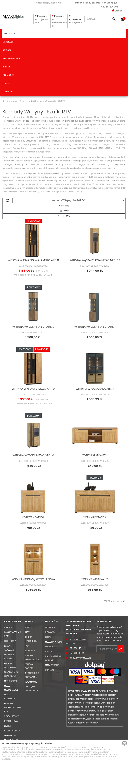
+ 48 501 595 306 (109, 6)
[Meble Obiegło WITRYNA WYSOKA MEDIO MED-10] (33, 435)
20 (124, 601)
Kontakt (7, 91)
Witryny (64, 211)
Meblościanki (11, 681)
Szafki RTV (64, 216)
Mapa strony (52, 665)
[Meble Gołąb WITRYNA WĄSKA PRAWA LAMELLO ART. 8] (33, 240)
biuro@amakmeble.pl (80, 657)
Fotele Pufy (10, 641)
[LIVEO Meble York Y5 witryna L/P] (95, 559)
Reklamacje (31, 681)
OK (120, 648)
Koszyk (123, 18)
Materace (8, 42)
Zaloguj (119, 10)
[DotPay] (95, 665)
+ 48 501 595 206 (109, 2)
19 (121, 601)
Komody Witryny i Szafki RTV (12, 707)
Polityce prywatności (96, 756)
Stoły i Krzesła (12, 730)
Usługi (6, 66)
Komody (64, 205)
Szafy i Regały (11, 716)
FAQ (27, 645)
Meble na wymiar (11, 58)
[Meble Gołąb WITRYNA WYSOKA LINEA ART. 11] (95, 369)
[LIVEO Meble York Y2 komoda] (33, 497)
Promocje (8, 75)
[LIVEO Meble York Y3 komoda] (95, 497)
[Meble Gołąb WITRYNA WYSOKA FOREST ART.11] (95, 307)
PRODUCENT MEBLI (13, 16)
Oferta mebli (9, 33)
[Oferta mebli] (7, 200)
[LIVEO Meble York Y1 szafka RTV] (95, 435)
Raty (27, 632)
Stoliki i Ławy (11, 721)
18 (118, 601)
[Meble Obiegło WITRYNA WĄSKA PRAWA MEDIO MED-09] (95, 240)
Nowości (7, 50)
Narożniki (9, 627)
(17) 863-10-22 (77, 653)
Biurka (7, 725)
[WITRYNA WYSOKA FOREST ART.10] (33, 307)
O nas (5, 83)
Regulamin (30, 650)
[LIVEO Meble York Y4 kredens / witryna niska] (33, 559)
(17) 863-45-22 (77, 648)
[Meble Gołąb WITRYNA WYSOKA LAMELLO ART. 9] (33, 369)
